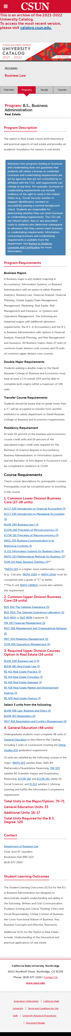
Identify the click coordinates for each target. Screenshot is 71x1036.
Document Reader (35, 1023)
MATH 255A (48, 574)
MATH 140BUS (29, 585)
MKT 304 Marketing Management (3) (26, 639)
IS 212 (33, 784)
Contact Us (51, 977)
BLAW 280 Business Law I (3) (21, 524)
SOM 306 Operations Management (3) (27, 644)
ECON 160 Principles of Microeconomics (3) (31, 530)
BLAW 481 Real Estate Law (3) (22, 666)
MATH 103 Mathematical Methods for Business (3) (34, 556)
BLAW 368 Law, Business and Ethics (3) (27, 710)
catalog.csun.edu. (36, 27)
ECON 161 (43, 778)
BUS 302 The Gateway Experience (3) (26, 607)
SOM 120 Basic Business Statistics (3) (26, 562)
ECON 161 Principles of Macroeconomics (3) (31, 535)
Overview (9, 89)
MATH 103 (11, 569)
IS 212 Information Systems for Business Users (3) (34, 551)
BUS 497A (10, 617)
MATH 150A (30, 574)
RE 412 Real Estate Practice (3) (22, 671)
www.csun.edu (35, 983)
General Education (15, 739)
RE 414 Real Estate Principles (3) (23, 677)
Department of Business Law (21, 846)
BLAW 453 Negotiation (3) (19, 716)
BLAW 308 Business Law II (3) (21, 661)
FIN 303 (55, 768)
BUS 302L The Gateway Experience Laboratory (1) (34, 612)
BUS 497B (26, 617)
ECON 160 (24, 778)
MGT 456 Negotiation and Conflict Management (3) (35, 721)
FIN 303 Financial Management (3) (24, 623)
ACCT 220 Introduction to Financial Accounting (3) (35, 508)
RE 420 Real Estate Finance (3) (22, 698)
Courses (62, 89)
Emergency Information (26, 1001)
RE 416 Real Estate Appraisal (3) (23, 682)
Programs (11, 68)
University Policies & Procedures (39, 1015)
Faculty (44, 89)
